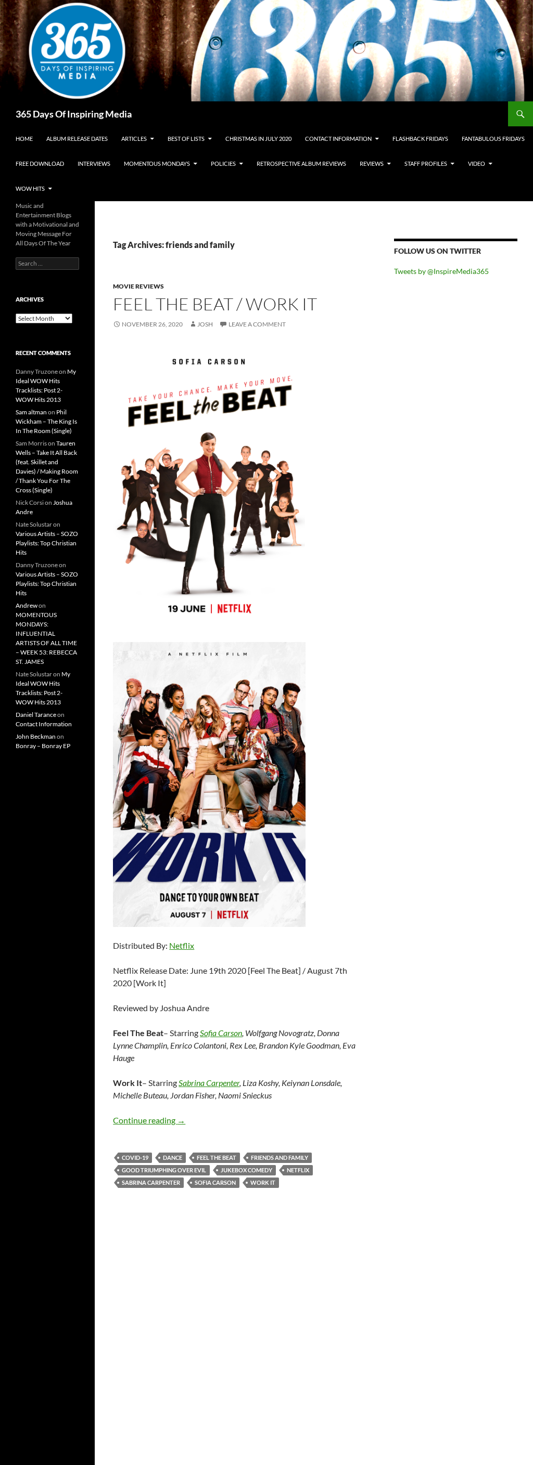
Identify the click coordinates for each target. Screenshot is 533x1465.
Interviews (94, 163)
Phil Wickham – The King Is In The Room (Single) (46, 421)
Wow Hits (30, 188)
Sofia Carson (221, 1033)
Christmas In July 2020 (258, 138)
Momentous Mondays (157, 163)
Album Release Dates (77, 138)
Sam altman (31, 412)
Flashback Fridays (420, 138)
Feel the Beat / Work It (215, 304)
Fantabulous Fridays (493, 138)
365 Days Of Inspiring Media (74, 114)
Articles (134, 138)
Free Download (40, 163)
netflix (298, 1170)
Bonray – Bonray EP (43, 746)
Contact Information (338, 138)
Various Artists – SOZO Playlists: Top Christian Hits (47, 543)
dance (172, 1157)
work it (262, 1182)
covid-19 (135, 1157)
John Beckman (36, 736)
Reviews (372, 163)
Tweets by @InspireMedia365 (441, 271)
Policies (223, 163)
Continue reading (149, 1120)
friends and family (279, 1157)
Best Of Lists (186, 138)
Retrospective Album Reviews (301, 163)
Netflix (181, 945)
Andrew (26, 605)
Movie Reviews (138, 286)
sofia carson (215, 1182)
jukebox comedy (246, 1170)
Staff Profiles (425, 163)
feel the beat (216, 1157)
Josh (205, 324)
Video (476, 163)
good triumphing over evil (164, 1170)
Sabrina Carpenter (209, 1083)
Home (24, 138)
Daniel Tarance (36, 714)
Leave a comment (257, 324)
